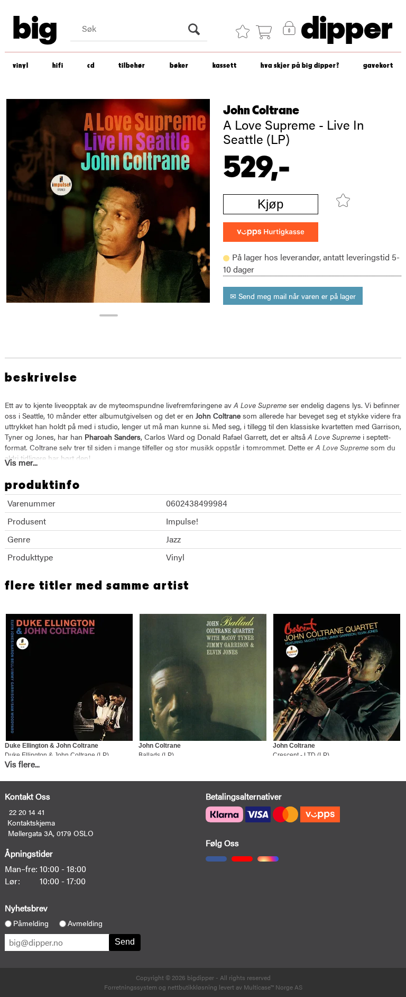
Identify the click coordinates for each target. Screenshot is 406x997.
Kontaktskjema (31, 822)
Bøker (179, 65)
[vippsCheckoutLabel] (270, 232)
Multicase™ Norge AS (273, 987)
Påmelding (31, 923)
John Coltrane (261, 110)
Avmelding (85, 923)
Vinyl (21, 65)
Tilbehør (131, 65)
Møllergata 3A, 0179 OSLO (51, 833)
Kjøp (270, 204)
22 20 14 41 (26, 811)
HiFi (57, 65)
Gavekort (378, 65)
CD (91, 65)
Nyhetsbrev (26, 908)
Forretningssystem (130, 987)
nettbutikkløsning (192, 987)
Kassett (225, 65)
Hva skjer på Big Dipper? (300, 65)
